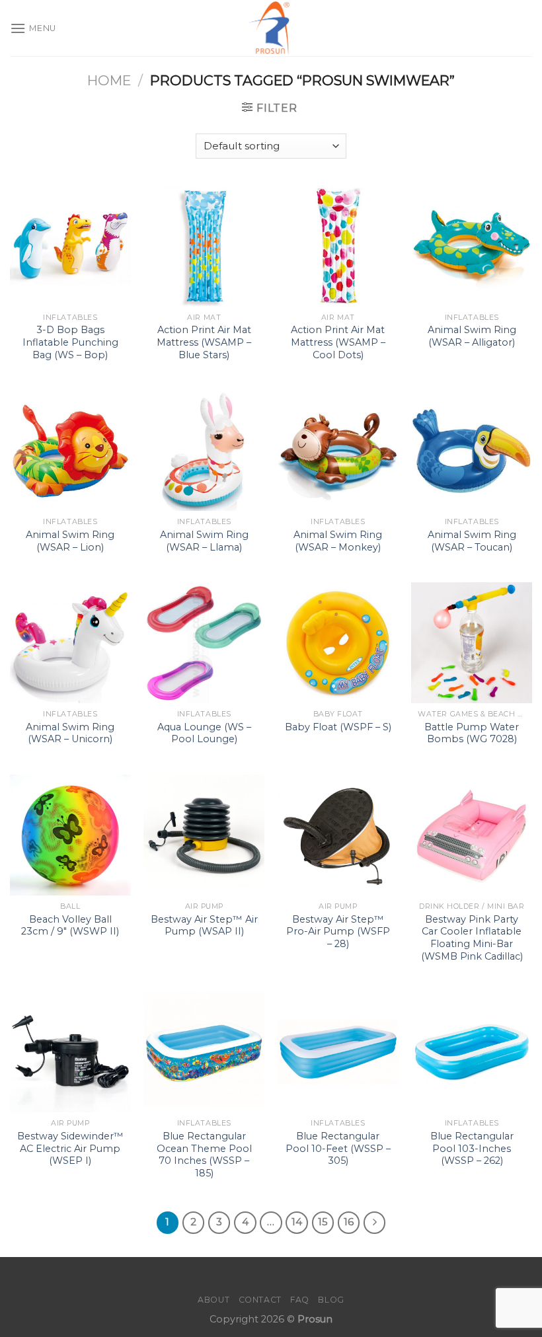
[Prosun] (271, 28)
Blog (331, 1300)
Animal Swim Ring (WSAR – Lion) (70, 541)
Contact (260, 1300)
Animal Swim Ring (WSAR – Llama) (204, 541)
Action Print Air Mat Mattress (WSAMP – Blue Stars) (204, 342)
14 (296, 1222)
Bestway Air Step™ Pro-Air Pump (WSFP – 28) (338, 931)
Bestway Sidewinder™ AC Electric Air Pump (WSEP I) (70, 1148)
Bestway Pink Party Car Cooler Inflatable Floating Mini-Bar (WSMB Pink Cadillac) (472, 937)
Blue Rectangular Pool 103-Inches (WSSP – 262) (472, 1148)
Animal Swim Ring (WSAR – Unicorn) (70, 733)
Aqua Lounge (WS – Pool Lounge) (204, 733)
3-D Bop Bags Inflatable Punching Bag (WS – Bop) (70, 342)
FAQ (299, 1300)
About (213, 1300)
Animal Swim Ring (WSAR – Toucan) (472, 541)
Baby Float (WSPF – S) (338, 727)
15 (323, 1222)
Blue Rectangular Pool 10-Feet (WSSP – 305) (338, 1148)
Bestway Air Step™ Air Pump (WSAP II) (204, 925)
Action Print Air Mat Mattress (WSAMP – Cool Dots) (338, 342)
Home (109, 80)
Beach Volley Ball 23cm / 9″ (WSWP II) (70, 925)
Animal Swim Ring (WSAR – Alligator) (472, 336)
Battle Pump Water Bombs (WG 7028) (471, 733)
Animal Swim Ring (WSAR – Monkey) (337, 541)
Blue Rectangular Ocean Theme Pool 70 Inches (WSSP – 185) (204, 1154)
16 (349, 1222)
